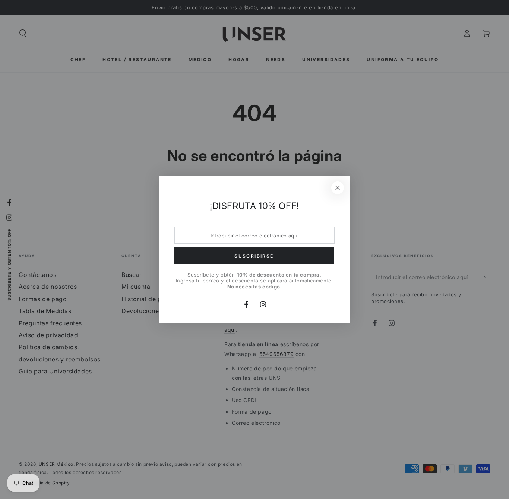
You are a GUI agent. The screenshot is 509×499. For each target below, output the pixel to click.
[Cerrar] (337, 188)
